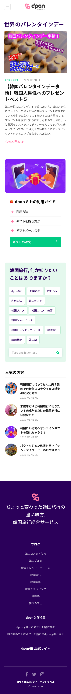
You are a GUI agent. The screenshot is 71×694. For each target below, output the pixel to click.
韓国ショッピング (22, 320)
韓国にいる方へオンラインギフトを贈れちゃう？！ (40, 430)
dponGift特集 (35, 617)
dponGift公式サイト (35, 648)
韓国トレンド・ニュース (25, 330)
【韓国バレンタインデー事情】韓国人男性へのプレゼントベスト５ (34, 92)
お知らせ (52, 291)
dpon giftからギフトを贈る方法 (35, 627)
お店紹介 (35, 291)
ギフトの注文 (22, 242)
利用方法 (22, 211)
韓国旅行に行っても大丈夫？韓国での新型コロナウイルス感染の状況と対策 (40, 388)
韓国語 (33, 339)
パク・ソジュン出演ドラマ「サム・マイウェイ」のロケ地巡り (40, 448)
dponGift (12, 79)
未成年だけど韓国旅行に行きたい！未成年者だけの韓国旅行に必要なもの (40, 410)
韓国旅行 (52, 330)
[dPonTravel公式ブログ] (36, 7)
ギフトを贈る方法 (28, 221)
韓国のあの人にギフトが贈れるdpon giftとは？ (35, 634)
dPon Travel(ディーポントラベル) (35, 682)
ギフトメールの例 (28, 230)
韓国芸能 (16, 339)
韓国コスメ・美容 (42, 310)
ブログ (35, 544)
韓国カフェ (35, 301)
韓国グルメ (18, 310)
